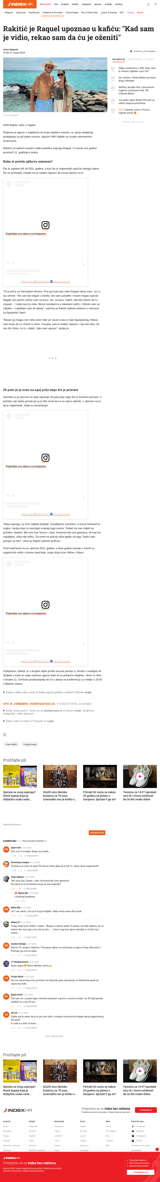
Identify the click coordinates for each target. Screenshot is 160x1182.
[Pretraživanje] (154, 5)
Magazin (9, 12)
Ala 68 (14, 1013)
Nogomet (33, 1126)
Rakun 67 (15, 922)
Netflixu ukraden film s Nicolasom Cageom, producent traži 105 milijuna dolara (136, 90)
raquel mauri (30, 744)
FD (6, 978)
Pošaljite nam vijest (140, 1145)
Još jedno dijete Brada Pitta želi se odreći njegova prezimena (137, 102)
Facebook (140, 1126)
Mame (57, 1145)
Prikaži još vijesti (133, 122)
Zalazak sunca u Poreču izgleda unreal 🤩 (134, 111)
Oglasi (97, 4)
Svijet (5, 1126)
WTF (122, 12)
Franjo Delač (17, 976)
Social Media (72, 12)
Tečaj (108, 1126)
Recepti (83, 1131)
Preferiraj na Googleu (144, 51)
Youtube (140, 1131)
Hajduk (32, 1136)
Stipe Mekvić (17, 877)
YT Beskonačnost (19, 962)
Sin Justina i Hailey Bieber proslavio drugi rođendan (137, 79)
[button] (7, 775)
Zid (56, 4)
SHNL (31, 1141)
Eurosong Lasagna (20, 862)
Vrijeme (109, 1141)
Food (56, 1141)
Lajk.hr (83, 1136)
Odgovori (84, 1145)
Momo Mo (23, 893)
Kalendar (84, 1150)
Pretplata (45, 4)
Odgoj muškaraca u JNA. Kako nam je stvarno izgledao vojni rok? (137, 70)
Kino (108, 1136)
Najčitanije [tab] (135, 59)
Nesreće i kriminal (11, 1145)
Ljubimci (58, 1136)
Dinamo (32, 1131)
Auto (56, 1150)
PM (6, 849)
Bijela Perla (16, 994)
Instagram (141, 1136)
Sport (75, 4)
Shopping (58, 1126)
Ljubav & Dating (109, 12)
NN (6, 909)
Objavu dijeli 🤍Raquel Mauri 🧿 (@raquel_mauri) (45, 281)
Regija (6, 1136)
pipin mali (16, 847)
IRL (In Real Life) (89, 12)
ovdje (77, 710)
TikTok (139, 1141)
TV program (111, 1131)
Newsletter (136, 1150)
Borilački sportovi (37, 1150)
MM (16, 893)
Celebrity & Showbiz (53, 12)
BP (6, 996)
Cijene (108, 4)
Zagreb (6, 1141)
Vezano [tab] (149, 59)
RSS (108, 1145)
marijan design (18, 944)
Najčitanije (34, 12)
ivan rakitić (11, 744)
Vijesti (65, 4)
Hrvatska (7, 1131)
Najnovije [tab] (118, 59)
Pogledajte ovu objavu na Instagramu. (26, 233)
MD (6, 945)
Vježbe (130, 12)
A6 (6, 1014)
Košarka (33, 1145)
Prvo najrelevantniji (33, 841)
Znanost (7, 1150)
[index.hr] (20, 4)
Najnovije (21, 12)
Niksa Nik (15, 907)
